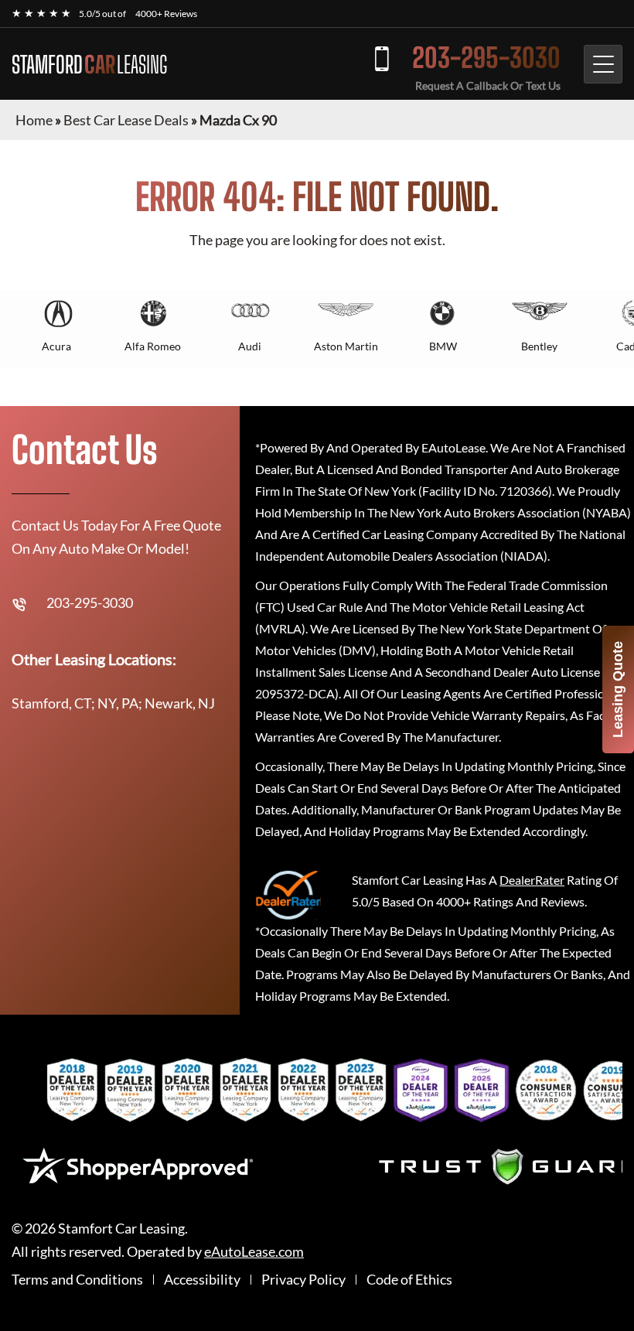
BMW (443, 346)
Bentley (539, 346)
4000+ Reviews (166, 13)
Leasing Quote (617, 689)
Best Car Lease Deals (126, 119)
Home (34, 119)
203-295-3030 (486, 57)
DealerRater (531, 879)
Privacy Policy (303, 1280)
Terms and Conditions (77, 1280)
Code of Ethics (409, 1280)
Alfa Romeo (152, 346)
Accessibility (202, 1280)
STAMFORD (89, 64)
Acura (56, 346)
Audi (249, 346)
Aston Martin (346, 346)
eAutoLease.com (254, 1252)
